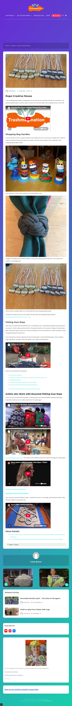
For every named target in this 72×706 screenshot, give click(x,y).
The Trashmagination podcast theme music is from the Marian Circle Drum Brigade (36, 539)
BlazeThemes (47, 701)
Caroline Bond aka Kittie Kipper (14, 458)
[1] (12, 328)
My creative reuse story (11, 671)
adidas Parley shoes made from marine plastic (23, 382)
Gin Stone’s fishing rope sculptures (15, 489)
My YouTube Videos (23, 15)
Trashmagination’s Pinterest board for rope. (18, 317)
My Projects (10, 15)
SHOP (48, 15)
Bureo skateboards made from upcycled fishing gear (25, 389)
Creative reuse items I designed (13, 675)
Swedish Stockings (15, 380)
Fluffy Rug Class (39, 15)
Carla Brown (12, 91)
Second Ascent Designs (21, 493)
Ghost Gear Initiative (16, 375)
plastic (16, 544)
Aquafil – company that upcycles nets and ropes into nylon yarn (28, 377)
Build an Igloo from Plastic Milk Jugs (35, 609)
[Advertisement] (36, 32)
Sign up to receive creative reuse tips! (21, 689)
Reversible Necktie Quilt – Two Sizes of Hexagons (40, 598)
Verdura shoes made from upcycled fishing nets (24, 385)
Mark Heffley (9, 493)
